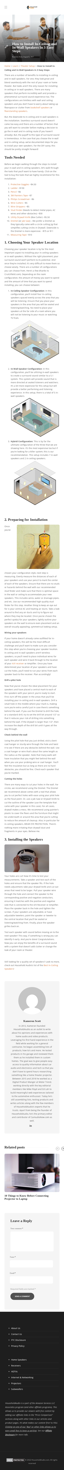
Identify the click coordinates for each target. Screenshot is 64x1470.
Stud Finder (16, 210)
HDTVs (14, 1371)
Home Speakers (19, 1359)
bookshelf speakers (40, 107)
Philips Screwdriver (20, 199)
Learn (29, 39)
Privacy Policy (17, 1346)
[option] (32, 1177)
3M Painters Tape (19, 195)
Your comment (16, 1228)
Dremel (14, 221)
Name (13, 1257)
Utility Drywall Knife (20, 217)
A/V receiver (18, 663)
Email (13, 1273)
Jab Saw (26, 221)
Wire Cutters (17, 203)
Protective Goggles (20, 184)
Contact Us (16, 1334)
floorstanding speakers (15, 111)
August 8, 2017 (28, 57)
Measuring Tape (19, 234)
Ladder (14, 188)
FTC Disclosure (18, 1340)
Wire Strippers (18, 206)
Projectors (16, 1383)
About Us (15, 1328)
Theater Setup (43, 39)
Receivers (16, 1365)
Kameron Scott (17, 57)
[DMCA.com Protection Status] (16, 1460)
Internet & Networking (22, 1377)
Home (7, 66)
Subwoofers (17, 1389)
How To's (18, 39)
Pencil (14, 191)
